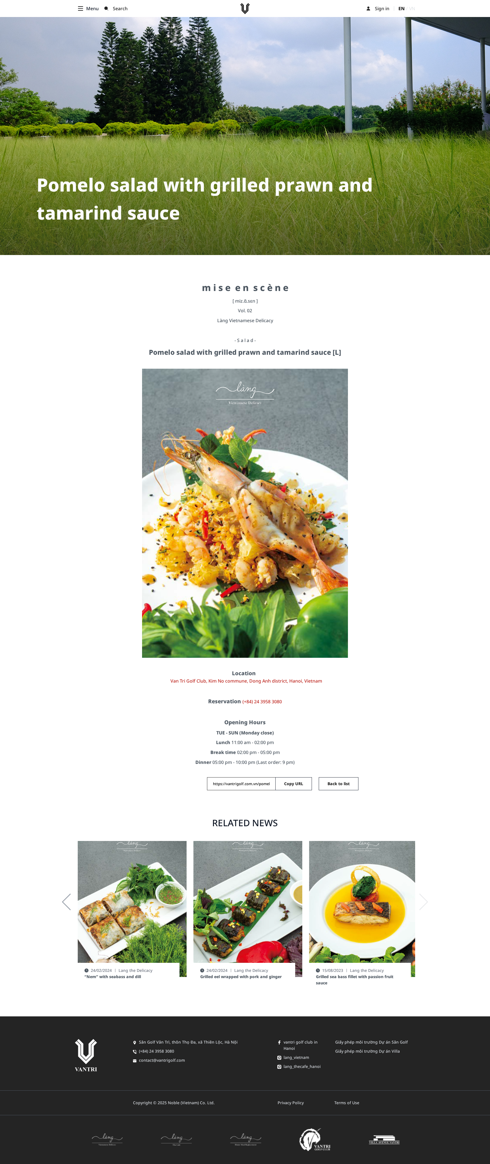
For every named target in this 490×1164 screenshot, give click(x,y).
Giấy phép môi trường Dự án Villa (367, 1051)
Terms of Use (346, 1102)
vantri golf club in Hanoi (301, 1045)
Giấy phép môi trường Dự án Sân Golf (371, 1042)
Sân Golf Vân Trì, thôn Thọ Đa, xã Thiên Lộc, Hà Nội (188, 1042)
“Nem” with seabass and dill (110, 976)
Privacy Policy (291, 1102)
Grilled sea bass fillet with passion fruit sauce (351, 979)
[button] (66, 901)
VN (412, 8)
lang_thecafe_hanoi (302, 1066)
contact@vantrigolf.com (162, 1060)
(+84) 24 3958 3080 (262, 701)
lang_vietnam (296, 1057)
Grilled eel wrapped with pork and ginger (238, 976)
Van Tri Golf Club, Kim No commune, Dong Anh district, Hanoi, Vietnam (246, 681)
